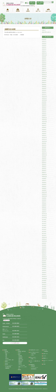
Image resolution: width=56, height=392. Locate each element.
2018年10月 (44, 196)
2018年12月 (44, 192)
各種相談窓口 (32, 364)
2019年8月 (44, 178)
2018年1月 (44, 211)
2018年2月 (44, 209)
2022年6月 (44, 127)
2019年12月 (44, 174)
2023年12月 (44, 96)
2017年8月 (44, 221)
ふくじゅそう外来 (22, 365)
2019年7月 (44, 180)
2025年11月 (44, 53)
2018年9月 (44, 198)
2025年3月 (44, 68)
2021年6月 (44, 147)
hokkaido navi (45, 388)
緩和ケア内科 (21, 359)
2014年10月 (44, 278)
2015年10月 (44, 258)
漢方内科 (20, 362)
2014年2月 (44, 292)
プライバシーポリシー (9, 365)
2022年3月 (44, 131)
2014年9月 (44, 280)
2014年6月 (44, 286)
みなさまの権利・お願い (9, 359)
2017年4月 (44, 229)
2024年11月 (44, 74)
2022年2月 (44, 133)
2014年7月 (44, 284)
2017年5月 (44, 227)
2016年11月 (44, 239)
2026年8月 (44, 39)
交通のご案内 (6, 320)
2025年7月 (44, 60)
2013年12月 (44, 296)
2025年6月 (44, 62)
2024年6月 (44, 84)
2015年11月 (44, 256)
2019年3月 (44, 188)
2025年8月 (44, 58)
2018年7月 (44, 202)
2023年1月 (44, 115)
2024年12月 (44, 72)
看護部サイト (45, 358)
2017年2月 (44, 233)
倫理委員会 (7, 368)
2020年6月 (44, 162)
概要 (6, 354)
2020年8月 (44, 158)
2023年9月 (44, 102)
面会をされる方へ (33, 357)
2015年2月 (44, 272)
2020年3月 (44, 168)
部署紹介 (6, 361)
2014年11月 (44, 276)
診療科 (19, 354)
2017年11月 (44, 215)
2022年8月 (44, 123)
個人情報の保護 (8, 366)
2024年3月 (44, 90)
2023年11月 (44, 98)
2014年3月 (44, 290)
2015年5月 (44, 268)
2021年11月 (44, 139)
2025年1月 (44, 70)
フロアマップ (7, 362)
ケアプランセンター (34, 367)
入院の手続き (33, 353)
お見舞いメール (33, 358)
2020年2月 (44, 170)
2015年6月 (44, 266)
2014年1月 (44, 294)
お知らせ (43, 30)
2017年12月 (44, 213)
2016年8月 (44, 245)
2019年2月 (44, 190)
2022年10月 (44, 121)
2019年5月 (44, 184)
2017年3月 (44, 231)
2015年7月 (44, 264)
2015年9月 (44, 260)
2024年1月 (44, 94)
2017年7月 (44, 223)
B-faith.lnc (40, 388)
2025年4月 (44, 66)
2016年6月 (44, 247)
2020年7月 (44, 160)
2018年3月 (44, 207)
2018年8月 (44, 200)
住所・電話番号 (40, 3)
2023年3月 (44, 111)
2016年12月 (44, 237)
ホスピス (44, 355)
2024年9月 (44, 78)
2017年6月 (44, 225)
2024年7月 (44, 82)
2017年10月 (44, 217)
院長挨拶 (6, 351)
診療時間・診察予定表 (22, 351)
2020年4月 (44, 166)
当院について (7, 352)
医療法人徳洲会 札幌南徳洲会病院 (21, 388)
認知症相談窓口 (34, 368)
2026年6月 (44, 43)
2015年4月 (44, 270)
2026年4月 (44, 47)
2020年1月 (44, 172)
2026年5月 (44, 45)
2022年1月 (44, 135)
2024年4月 (44, 88)
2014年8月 (44, 282)
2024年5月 (44, 86)
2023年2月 (44, 113)
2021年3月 (44, 151)
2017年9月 (44, 219)
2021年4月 (44, 149)
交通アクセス (32, 3)
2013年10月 (44, 298)
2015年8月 (44, 262)
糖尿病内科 (20, 361)
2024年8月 (44, 80)
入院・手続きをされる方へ (34, 352)
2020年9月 (44, 156)
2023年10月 (44, 100)
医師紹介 (19, 369)
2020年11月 (44, 153)
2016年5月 (44, 249)
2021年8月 (44, 143)
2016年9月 (44, 243)
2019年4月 (44, 186)
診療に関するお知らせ (46, 32)
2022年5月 (44, 129)
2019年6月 (44, 182)
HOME (44, 364)
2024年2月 (44, 92)
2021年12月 (44, 137)
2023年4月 (44, 109)
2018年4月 (44, 205)
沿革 (6, 355)
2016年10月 (44, 241)
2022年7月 (44, 125)
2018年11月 (44, 194)
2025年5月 (44, 64)
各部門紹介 (46, 351)
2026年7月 (44, 41)
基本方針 (7, 358)
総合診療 (20, 355)
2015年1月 (44, 274)
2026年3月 (44, 49)
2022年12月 (44, 117)
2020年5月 (44, 164)
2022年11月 (44, 119)
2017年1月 (44, 235)
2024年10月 (44, 76)
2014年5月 (44, 288)
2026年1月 (44, 51)
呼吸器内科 (20, 358)
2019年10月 (44, 176)
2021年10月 (44, 141)
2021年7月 (44, 145)
